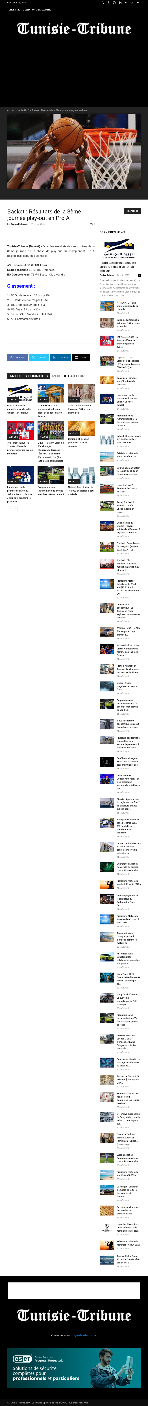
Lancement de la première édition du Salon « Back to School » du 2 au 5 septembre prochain (19, 494)
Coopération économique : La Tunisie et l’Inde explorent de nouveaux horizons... (128, 611)
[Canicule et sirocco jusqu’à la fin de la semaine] (81, 428)
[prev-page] (9, 509)
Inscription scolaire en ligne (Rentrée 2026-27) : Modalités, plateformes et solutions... (128, 826)
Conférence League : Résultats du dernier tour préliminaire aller (127, 761)
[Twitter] (132, 2)
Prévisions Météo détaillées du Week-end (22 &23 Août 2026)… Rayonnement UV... (128, 587)
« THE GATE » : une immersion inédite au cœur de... (127, 306)
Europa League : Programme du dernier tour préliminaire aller (128, 1158)
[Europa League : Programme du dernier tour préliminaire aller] (107, 1158)
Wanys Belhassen (19, 224)
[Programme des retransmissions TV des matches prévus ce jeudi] (107, 1018)
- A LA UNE (23, 110)
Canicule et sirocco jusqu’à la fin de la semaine (78, 443)
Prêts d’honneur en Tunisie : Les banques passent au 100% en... (128, 669)
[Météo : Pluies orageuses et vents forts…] (107, 686)
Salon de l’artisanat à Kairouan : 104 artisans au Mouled (80, 409)
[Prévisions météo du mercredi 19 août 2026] (107, 1245)
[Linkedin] (120, 2)
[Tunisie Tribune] (74, 29)
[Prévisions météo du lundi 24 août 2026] (107, 457)
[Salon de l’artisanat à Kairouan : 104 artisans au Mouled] (81, 393)
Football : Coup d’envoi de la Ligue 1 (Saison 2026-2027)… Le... (128, 546)
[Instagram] (114, 2)
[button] (103, 2)
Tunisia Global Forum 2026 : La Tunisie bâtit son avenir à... (128, 1259)
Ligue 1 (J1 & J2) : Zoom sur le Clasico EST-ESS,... (127, 488)
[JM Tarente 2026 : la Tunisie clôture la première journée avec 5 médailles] (20, 430)
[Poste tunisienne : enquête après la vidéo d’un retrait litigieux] (20, 393)
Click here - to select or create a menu (30, 9)
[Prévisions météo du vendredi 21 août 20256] (107, 884)
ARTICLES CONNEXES (28, 376)
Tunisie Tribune (107, 275)
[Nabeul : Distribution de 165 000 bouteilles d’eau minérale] (81, 475)
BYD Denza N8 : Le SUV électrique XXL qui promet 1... (128, 631)
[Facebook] (108, 2)
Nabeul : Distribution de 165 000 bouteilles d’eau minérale (80, 491)
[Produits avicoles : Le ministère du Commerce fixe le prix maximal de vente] (107, 1097)
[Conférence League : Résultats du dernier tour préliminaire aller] (107, 762)
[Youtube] (138, 2)
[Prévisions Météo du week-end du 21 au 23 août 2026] (107, 919)
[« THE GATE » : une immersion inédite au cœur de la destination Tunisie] (51, 393)
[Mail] (126, 2)
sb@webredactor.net (84, 1335)
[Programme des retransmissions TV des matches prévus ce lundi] (51, 475)
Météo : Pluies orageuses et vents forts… (127, 686)
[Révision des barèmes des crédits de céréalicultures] (107, 1211)
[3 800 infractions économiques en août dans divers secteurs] (107, 724)
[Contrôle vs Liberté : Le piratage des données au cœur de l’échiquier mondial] (107, 1063)
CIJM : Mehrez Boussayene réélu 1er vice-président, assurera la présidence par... (128, 782)
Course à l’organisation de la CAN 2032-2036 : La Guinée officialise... (128, 471)
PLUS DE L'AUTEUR (68, 376)
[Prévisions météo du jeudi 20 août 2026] (107, 1175)
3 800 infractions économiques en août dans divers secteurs (128, 724)
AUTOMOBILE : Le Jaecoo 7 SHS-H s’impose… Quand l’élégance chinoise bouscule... (126, 1042)
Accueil (10, 110)
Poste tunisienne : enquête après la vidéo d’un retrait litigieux (19, 409)
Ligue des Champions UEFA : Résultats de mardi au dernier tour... (128, 1227)
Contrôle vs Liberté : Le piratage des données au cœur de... (128, 1062)
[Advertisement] (51, 234)
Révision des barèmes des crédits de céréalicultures (128, 1210)
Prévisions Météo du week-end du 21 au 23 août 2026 (128, 919)
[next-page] (15, 509)
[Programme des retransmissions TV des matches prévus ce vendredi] (107, 704)
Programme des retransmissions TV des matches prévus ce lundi (51, 491)
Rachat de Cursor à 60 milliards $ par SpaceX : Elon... (129, 1079)
